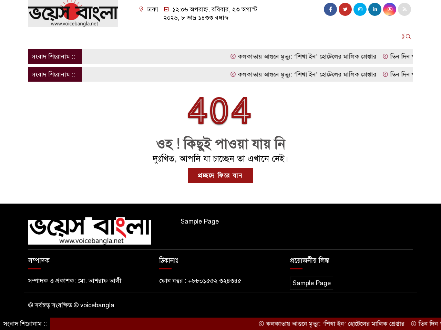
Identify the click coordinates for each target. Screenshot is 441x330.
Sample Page (200, 221)
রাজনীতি (200, 36)
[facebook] (330, 9)
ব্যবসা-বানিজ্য (265, 36)
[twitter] (345, 9)
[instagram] (360, 9)
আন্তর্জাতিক (108, 36)
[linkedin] (374, 9)
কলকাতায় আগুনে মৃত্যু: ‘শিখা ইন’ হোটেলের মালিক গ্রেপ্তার (301, 56)
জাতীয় (61, 36)
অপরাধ (299, 36)
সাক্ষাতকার (143, 36)
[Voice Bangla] (73, 13)
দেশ (81, 36)
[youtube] (389, 9)
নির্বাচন (172, 36)
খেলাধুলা (229, 36)
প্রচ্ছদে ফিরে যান (220, 175)
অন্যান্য (324, 36)
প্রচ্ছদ (38, 36)
